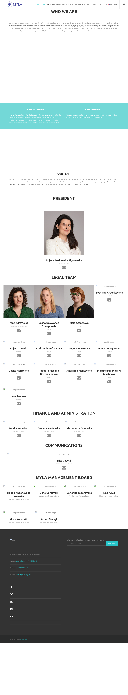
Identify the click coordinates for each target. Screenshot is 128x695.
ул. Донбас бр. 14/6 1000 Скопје (26, 561)
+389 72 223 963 (23, 568)
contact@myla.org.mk (23, 575)
